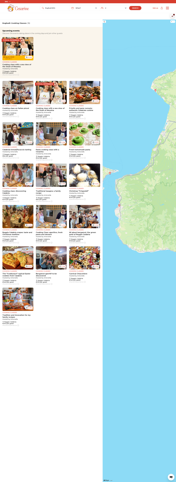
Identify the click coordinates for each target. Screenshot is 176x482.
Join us (155, 8)
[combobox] (56, 8)
